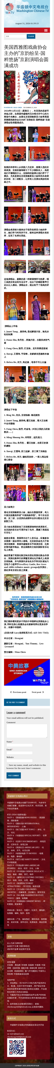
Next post (36, 692)
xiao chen (17, 107)
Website (10, 757)
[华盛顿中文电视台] (27, 8)
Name (9, 741)
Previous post (19, 692)
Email (9, 749)
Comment (11, 722)
